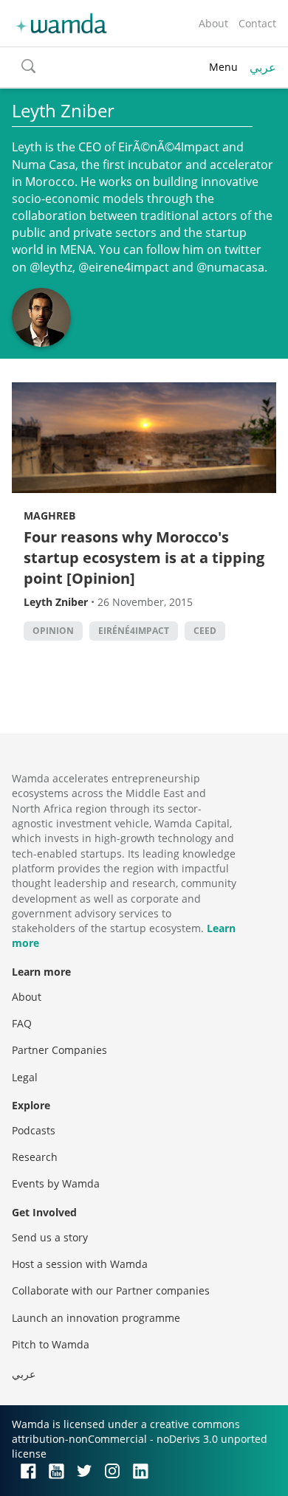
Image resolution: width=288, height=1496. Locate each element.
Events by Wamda (56, 1183)
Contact (257, 23)
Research (35, 1157)
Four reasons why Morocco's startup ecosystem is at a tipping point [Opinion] (144, 557)
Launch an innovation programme (96, 1318)
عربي (263, 67)
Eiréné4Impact (133, 630)
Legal (25, 1077)
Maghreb (49, 516)
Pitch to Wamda (50, 1344)
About (213, 23)
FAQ (22, 1023)
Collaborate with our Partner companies (111, 1290)
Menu (223, 67)
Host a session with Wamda (80, 1264)
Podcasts (33, 1130)
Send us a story (50, 1237)
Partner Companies (59, 1050)
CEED (204, 630)
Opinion (53, 630)
